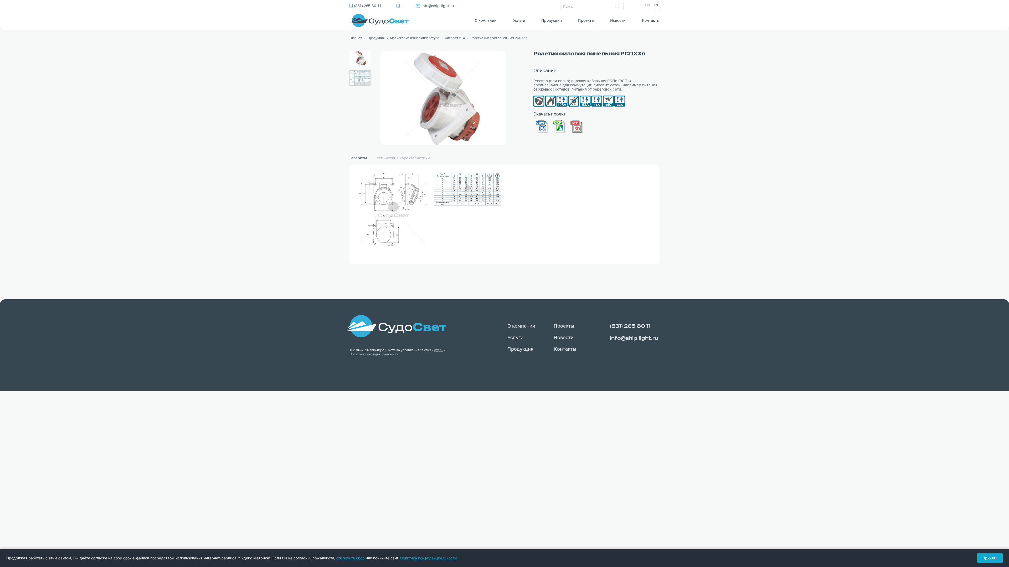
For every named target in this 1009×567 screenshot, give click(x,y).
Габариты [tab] (358, 158)
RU (657, 5)
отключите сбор (350, 558)
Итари (438, 350)
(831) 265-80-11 (367, 5)
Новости (618, 20)
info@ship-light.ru (437, 5)
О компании (486, 20)
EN (647, 5)
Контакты (651, 20)
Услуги (519, 20)
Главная (355, 38)
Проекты (586, 20)
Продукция (551, 20)
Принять (989, 558)
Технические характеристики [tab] (402, 158)
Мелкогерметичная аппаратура (414, 38)
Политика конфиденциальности (373, 354)
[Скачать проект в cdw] (541, 125)
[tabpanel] (504, 214)
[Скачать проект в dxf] (559, 125)
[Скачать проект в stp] (576, 125)
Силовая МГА (455, 38)
